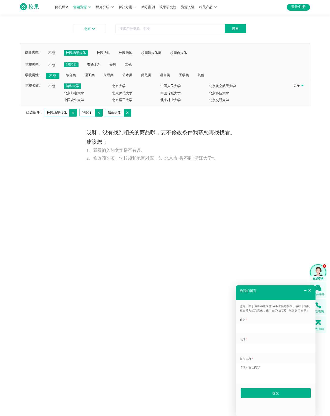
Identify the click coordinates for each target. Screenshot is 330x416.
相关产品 (206, 7)
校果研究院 (167, 7)
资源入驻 (187, 7)
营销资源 (80, 7)
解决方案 (125, 7)
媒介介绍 (102, 7)
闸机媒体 (62, 7)
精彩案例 (148, 7)
